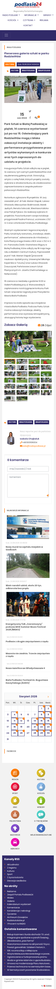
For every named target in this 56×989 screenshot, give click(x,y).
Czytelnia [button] (28, 20)
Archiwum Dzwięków (17, 917)
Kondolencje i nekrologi (18, 910)
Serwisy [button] (47, 15)
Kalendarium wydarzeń (19, 904)
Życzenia (11, 913)
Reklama (44, 20)
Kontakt (28, 25)
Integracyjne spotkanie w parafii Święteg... (28, 937)
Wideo (10, 897)
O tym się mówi (41, 821)
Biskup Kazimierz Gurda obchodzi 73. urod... (28, 934)
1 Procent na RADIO (16, 923)
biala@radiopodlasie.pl (34, 446)
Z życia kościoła (15, 877)
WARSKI (49, 986)
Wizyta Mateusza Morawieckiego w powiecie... (29, 953)
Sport (15, 793)
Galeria (11, 901)
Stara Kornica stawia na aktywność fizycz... (29, 944)
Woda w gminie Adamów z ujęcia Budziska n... (29, 960)
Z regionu (12, 867)
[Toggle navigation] (6, 35)
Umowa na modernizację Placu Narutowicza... (29, 963)
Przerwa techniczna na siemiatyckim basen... (29, 966)
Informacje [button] (30, 15)
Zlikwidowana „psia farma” (20, 940)
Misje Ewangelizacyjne (41, 835)
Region (15, 779)
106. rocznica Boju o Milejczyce (22, 950)
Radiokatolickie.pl (16, 920)
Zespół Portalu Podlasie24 (20, 894)
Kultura (9, 64)
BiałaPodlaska (44, 70)
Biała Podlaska (28, 70)
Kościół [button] (12, 20)
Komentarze (13, 907)
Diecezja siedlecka (16, 880)
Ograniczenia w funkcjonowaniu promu (27, 957)
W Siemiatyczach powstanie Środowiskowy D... (29, 969)
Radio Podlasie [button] (10, 15)
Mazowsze (15, 835)
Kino (15, 807)
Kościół (41, 793)
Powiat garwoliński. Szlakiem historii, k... (26, 947)
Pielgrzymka (15, 821)
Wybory (41, 807)
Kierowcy (15, 849)
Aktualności (13, 864)
